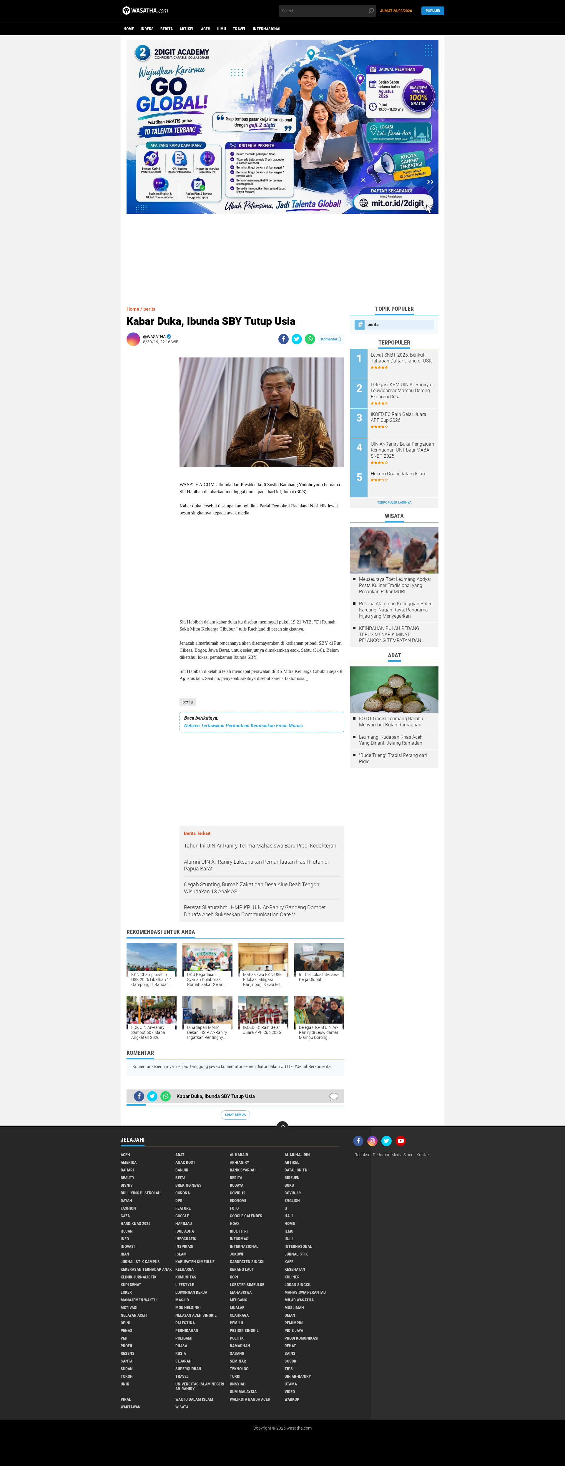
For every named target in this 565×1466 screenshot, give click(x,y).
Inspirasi (184, 1246)
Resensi (128, 1353)
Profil (127, 1345)
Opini (125, 1322)
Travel (239, 28)
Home (129, 28)
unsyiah (238, 1384)
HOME (290, 1223)
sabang (237, 1353)
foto (234, 1208)
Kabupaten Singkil (247, 1261)
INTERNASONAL (298, 1246)
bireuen (292, 1177)
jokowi (236, 1254)
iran (125, 1254)
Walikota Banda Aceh (250, 1399)
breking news (188, 1185)
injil (289, 1238)
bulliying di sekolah (141, 1193)
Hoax (235, 1223)
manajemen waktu (139, 1300)
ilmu (221, 28)
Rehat (290, 1345)
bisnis (127, 1185)
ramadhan (240, 1345)
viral (126, 1399)
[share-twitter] (297, 339)
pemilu (236, 1322)
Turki (235, 1376)
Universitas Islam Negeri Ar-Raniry (199, 1386)
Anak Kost (185, 1162)
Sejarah (183, 1361)
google (182, 1215)
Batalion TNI (297, 1170)
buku (289, 1185)
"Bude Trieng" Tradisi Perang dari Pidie (393, 758)
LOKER (126, 1292)
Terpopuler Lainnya (394, 502)
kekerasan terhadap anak (146, 1269)
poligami (183, 1338)
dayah (126, 1200)
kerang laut (242, 1269)
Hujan (127, 1231)
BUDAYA (236, 1185)
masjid (182, 1300)
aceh (205, 28)
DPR (178, 1200)
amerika (129, 1162)
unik (125, 1384)
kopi (234, 1277)
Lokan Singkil (298, 1284)
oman (290, 1315)
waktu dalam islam (194, 1399)
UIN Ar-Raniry (298, 1376)
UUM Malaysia (243, 1391)
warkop (292, 1399)
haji (289, 1215)
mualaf (237, 1307)
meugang (238, 1300)
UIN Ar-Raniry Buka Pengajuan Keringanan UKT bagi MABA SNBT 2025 (402, 450)
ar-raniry (239, 1162)
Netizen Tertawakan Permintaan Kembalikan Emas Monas (243, 725)
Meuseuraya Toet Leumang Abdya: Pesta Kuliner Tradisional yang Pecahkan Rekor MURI (395, 585)
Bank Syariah (243, 1170)
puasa (181, 1345)
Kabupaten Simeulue (195, 1261)
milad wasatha (299, 1300)
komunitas (185, 1277)
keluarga (184, 1269)
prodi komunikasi (301, 1338)
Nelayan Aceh (134, 1315)
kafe (289, 1261)
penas (126, 1330)
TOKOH (127, 1376)
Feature (183, 1208)
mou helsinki (188, 1307)
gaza (125, 1215)
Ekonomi (238, 1200)
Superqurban (188, 1368)
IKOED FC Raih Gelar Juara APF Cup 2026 (398, 417)
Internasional (267, 28)
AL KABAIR (239, 1154)
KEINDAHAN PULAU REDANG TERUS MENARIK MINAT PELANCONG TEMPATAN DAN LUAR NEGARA (390, 635)
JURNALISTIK (296, 1254)
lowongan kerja (191, 1292)
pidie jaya (294, 1330)
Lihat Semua (235, 1115)
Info (125, 1238)
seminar (238, 1361)
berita (166, 28)
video (290, 1391)
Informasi (240, 1238)
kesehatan (295, 1269)
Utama (291, 1384)
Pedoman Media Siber (393, 1154)
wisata (181, 1407)
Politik (237, 1338)
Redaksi (362, 1154)
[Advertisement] (282, 255)
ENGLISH (292, 1200)
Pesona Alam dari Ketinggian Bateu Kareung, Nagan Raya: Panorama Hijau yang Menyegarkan (396, 610)
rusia (180, 1353)
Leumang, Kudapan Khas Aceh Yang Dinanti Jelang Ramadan (391, 740)
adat (180, 1154)
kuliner (292, 1277)
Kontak (423, 1154)
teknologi (240, 1368)
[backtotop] (282, 1127)
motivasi (129, 1307)
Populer (433, 11)
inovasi (128, 1246)
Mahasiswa (241, 1292)
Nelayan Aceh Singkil (196, 1315)
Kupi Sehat (131, 1284)
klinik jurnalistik (139, 1277)
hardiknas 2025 (135, 1223)
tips (289, 1368)
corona (182, 1193)
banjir (181, 1170)
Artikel (187, 28)
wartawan (131, 1407)
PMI (124, 1338)
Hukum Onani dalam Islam (398, 474)
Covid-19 (293, 1193)
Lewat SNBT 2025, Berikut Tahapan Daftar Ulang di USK (401, 358)
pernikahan (186, 1330)
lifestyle (184, 1284)
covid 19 (237, 1193)
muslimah (294, 1307)
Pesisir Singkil (244, 1330)
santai (127, 1361)
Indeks (147, 28)
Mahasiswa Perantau (305, 1292)
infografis (185, 1238)
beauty (127, 1177)
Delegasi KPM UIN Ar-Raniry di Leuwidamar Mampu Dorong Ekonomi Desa (402, 391)
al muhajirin (297, 1154)
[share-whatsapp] (310, 339)
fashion (128, 1208)
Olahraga (239, 1315)
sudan (127, 1368)
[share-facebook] (283, 339)
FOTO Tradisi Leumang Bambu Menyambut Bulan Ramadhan (391, 722)
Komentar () (331, 339)
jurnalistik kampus (140, 1261)
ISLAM (181, 1254)
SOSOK (290, 1361)
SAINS (290, 1353)
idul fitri (239, 1231)
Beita (180, 1177)
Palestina (185, 1322)
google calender (246, 1215)
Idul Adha (184, 1231)
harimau (183, 1223)
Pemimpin (294, 1322)
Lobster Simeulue (247, 1284)
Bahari (127, 1170)
